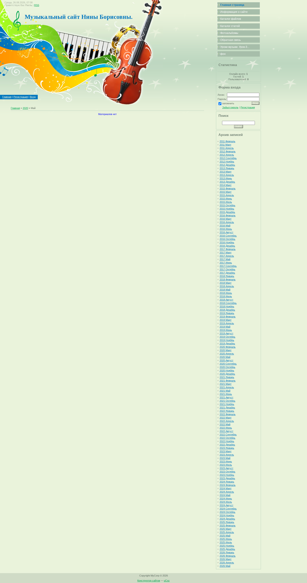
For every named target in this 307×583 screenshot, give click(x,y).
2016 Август (226, 232)
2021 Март (225, 384)
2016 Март (225, 218)
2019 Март (225, 320)
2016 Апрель (227, 222)
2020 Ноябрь (227, 370)
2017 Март (225, 252)
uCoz (167, 580)
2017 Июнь (226, 262)
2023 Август (226, 468)
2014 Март (225, 185)
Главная (6, 96)
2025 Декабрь (227, 549)
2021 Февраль (228, 380)
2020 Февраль (228, 347)
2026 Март (225, 559)
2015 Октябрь (227, 205)
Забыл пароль (230, 107)
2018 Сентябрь (228, 303)
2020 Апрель (227, 353)
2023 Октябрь (227, 471)
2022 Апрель (227, 421)
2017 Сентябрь (228, 266)
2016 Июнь (226, 229)
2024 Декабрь (227, 518)
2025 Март (225, 529)
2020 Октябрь (227, 367)
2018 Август (226, 299)
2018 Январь (227, 276)
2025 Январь (227, 522)
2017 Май (225, 259)
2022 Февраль (228, 414)
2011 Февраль (227, 141)
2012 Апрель (227, 154)
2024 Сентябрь (228, 508)
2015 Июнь (226, 198)
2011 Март (225, 144)
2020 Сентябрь (228, 363)
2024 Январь (227, 481)
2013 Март (225, 171)
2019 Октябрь (227, 336)
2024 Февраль (228, 485)
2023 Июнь (226, 461)
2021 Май (225, 390)
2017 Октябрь (227, 269)
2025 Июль (226, 542)
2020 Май (225, 357)
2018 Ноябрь (227, 306)
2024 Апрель (227, 491)
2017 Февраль (228, 249)
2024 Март (225, 488)
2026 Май (225, 566)
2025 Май (225, 535)
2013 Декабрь (227, 181)
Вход (33, 96)
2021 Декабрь (227, 407)
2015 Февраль (228, 188)
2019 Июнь (226, 330)
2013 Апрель (227, 175)
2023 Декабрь (227, 478)
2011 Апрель (227, 148)
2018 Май (225, 289)
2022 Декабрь (227, 444)
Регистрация (20, 96)
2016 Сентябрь (228, 235)
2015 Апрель (227, 195)
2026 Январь (227, 552)
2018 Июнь (226, 293)
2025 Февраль (228, 525)
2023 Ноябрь (227, 475)
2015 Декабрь (227, 212)
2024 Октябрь (227, 512)
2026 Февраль (228, 555)
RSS (36, 5)
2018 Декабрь (227, 309)
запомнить (228, 103)
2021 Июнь (226, 394)
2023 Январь (227, 448)
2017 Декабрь (227, 272)
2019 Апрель (227, 323)
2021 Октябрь (227, 400)
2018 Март (225, 283)
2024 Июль (226, 502)
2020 (25, 108)
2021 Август (226, 397)
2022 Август (226, 431)
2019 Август (226, 333)
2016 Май (225, 225)
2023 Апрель (227, 454)
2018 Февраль (228, 279)
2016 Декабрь (227, 245)
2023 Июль (226, 464)
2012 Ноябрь (227, 161)
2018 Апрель (227, 286)
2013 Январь (227, 168)
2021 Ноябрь (227, 404)
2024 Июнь (226, 498)
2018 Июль (226, 296)
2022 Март (225, 417)
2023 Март (225, 451)
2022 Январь (227, 411)
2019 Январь (227, 313)
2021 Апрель (227, 387)
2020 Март (225, 350)
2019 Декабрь (227, 343)
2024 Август (226, 505)
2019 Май (225, 326)
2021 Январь (227, 377)
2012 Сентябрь (228, 158)
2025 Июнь (226, 539)
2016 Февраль (228, 215)
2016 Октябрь (227, 239)
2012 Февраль (228, 151)
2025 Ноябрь (227, 545)
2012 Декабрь (227, 165)
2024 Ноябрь (227, 515)
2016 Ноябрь (227, 242)
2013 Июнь (226, 178)
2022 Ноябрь (227, 441)
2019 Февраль (228, 316)
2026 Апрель (227, 562)
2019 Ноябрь (227, 340)
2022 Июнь (226, 427)
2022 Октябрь (227, 438)
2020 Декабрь (227, 373)
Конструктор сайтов (148, 580)
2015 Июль (226, 202)
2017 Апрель (227, 256)
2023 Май (225, 458)
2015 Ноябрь (227, 208)
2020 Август (226, 360)
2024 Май (225, 495)
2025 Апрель (227, 532)
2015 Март (225, 192)
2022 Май (225, 424)
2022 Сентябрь (228, 434)
